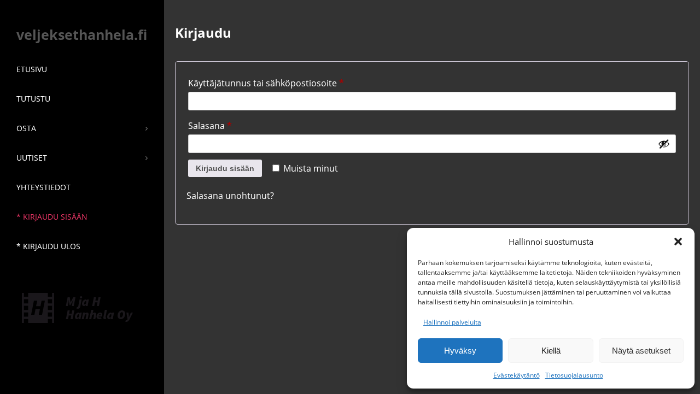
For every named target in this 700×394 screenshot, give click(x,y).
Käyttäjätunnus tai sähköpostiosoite (286, 81)
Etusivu (31, 69)
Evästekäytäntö (516, 375)
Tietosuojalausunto (574, 375)
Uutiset (31, 157)
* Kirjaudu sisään (52, 216)
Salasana (230, 124)
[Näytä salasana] (664, 144)
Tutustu (33, 98)
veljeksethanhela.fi (81, 34)
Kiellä (551, 350)
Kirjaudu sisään (225, 168)
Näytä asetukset (641, 350)
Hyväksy (460, 350)
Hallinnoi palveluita (452, 322)
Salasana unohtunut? (230, 196)
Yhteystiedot (43, 187)
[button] (678, 241)
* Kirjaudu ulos (48, 246)
